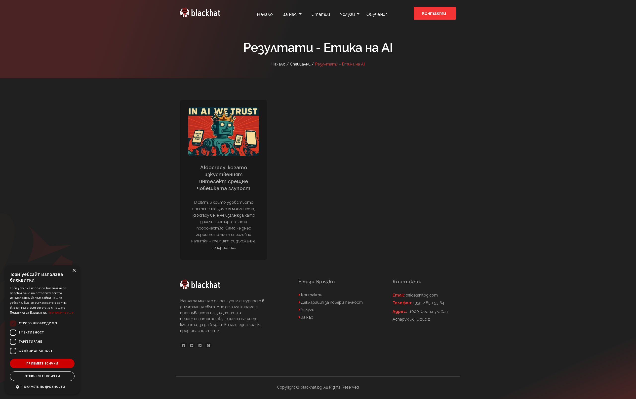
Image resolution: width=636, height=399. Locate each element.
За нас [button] (290, 14)
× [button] (74, 270)
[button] (42, 386)
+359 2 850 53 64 (418, 302)
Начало (265, 14)
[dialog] (42, 329)
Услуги (307, 309)
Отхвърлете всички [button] (42, 376)
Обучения (377, 14)
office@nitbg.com (415, 295)
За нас (307, 317)
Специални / (302, 64)
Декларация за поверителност (332, 302)
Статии (321, 14)
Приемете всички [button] (42, 363)
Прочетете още (60, 312)
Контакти (434, 13)
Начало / (280, 64)
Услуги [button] (348, 14)
